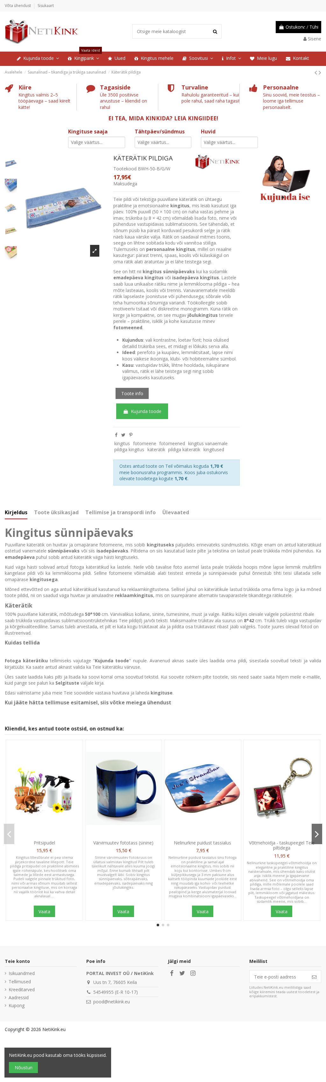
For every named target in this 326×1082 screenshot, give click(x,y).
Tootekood (125, 169)
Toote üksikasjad (56, 512)
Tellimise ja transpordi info (120, 512)
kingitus (122, 443)
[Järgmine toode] (320, 72)
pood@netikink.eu (111, 1002)
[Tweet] (123, 435)
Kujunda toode (146, 411)
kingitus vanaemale (208, 443)
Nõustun (23, 1067)
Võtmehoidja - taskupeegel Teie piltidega (282, 845)
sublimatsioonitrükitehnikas (89, 620)
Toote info (132, 393)
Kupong (17, 1005)
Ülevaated (175, 512)
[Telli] (314, 977)
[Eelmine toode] (317, 72)
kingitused (213, 449)
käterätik (156, 449)
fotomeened (172, 443)
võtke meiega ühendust (140, 702)
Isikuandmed (22, 973)
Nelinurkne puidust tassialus (202, 843)
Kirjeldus (16, 512)
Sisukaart (46, 5)
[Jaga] (116, 435)
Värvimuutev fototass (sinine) (123, 843)
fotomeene (144, 443)
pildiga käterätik (184, 449)
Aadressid (19, 997)
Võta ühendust (18, 5)
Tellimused (20, 982)
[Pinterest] (130, 435)
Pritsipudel (44, 843)
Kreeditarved (22, 989)
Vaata (44, 911)
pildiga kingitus (129, 449)
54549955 (103, 992)
